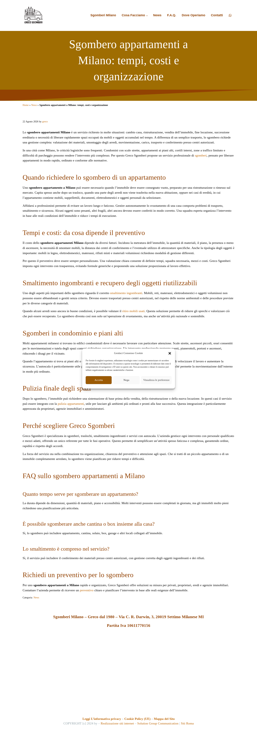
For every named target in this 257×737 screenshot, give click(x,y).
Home (26, 105)
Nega (126, 380)
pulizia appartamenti (71, 403)
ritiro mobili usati (133, 311)
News (34, 105)
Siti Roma (187, 723)
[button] (170, 353)
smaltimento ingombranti (126, 293)
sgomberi (201, 155)
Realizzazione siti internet (117, 723)
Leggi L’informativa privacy (101, 719)
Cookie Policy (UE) (137, 719)
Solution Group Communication (157, 723)
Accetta (98, 380)
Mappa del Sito (164, 719)
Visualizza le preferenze (156, 380)
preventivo (86, 590)
